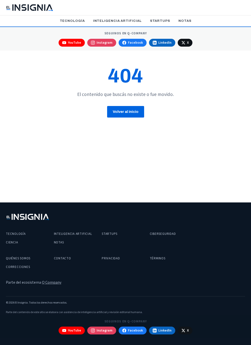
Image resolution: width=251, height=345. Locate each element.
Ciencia (12, 242)
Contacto (62, 258)
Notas (184, 21)
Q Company (51, 282)
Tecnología (72, 21)
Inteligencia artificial (117, 21)
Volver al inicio (125, 112)
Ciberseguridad (163, 234)
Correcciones (18, 267)
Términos (157, 258)
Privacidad (111, 258)
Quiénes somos (18, 258)
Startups (160, 21)
